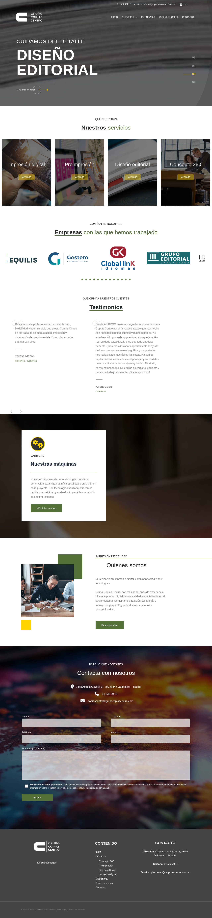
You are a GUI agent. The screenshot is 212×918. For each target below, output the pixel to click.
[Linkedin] (186, 4)
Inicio (114, 17)
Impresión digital (107, 874)
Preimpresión (106, 865)
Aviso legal (61, 910)
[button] (135, 17)
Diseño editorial (107, 870)
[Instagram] (181, 4)
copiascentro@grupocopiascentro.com (155, 4)
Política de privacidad (45, 910)
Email (117, 716)
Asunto (114, 732)
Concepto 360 (106, 861)
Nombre (26, 716)
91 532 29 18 (124, 4)
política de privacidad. (98, 788)
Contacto (188, 17)
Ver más (26, 177)
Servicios (128, 17)
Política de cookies (76, 910)
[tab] (193, 57)
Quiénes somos (168, 17)
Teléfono (26, 732)
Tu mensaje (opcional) (33, 748)
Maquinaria (148, 17)
